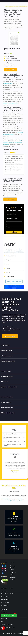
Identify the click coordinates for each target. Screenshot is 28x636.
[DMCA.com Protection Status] (4, 580)
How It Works (4, 599)
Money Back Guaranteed (7, 627)
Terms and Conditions (7, 624)
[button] (10, 69)
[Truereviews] (5, 571)
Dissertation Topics (13, 573)
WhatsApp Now (9, 615)
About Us (3, 612)
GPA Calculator (5, 602)
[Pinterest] (5, 568)
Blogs (2, 621)
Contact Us (4, 618)
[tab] (14, 434)
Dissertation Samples (13, 578)
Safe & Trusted (14, 516)
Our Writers (4, 605)
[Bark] (2, 571)
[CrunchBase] (2, 573)
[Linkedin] (5, 566)
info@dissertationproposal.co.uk (15, 500)
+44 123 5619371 (5, 499)
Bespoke (14, 532)
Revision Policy (5, 596)
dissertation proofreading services (10, 103)
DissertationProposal (7, 83)
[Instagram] (2, 568)
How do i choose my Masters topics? (11, 441)
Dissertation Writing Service (13, 567)
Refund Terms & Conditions (8, 593)
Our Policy (4, 591)
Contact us (14, 546)
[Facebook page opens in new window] (2, 566)
